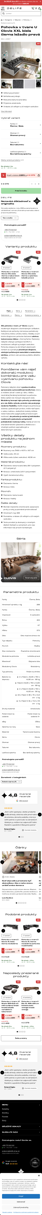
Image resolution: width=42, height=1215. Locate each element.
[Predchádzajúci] (4, 60)
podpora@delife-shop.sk (13, 235)
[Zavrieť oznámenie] (40, 1)
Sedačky (5, 1109)
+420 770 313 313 (10, 230)
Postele (5, 1117)
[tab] (17, 300)
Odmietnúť (21, 1202)
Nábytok (18, 20)
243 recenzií (23, 801)
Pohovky (26, 20)
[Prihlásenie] (36, 8)
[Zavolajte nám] (32, 8)
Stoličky (5, 1113)
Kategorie (8, 20)
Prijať (21, 1196)
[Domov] (14, 8)
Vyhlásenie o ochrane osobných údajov (26, 1212)
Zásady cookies (7, 1212)
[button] (39, 1176)
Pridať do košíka (21, 191)
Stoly (4, 1120)
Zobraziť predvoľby (20, 1207)
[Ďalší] (38, 60)
